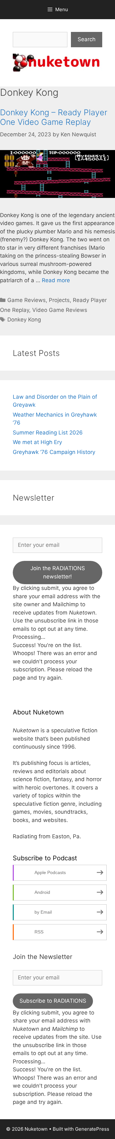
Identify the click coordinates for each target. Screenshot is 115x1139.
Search (87, 39)
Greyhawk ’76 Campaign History (54, 452)
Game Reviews (26, 300)
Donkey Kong (24, 319)
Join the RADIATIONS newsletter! (57, 572)
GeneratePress (92, 1129)
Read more (56, 280)
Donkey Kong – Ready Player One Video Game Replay (53, 117)
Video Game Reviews (59, 310)
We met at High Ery (37, 442)
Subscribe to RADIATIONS (52, 1001)
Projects (59, 300)
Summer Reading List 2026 (48, 432)
